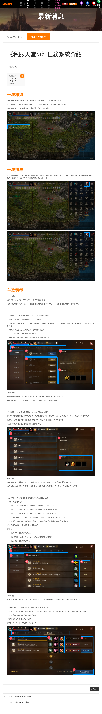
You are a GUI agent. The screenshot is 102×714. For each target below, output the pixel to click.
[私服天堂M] (6, 4)
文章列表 (94, 689)
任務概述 (13, 79)
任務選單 (13, 81)
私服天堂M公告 (14, 37)
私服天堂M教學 (38, 37)
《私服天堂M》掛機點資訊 (22, 702)
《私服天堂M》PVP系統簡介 (23, 696)
